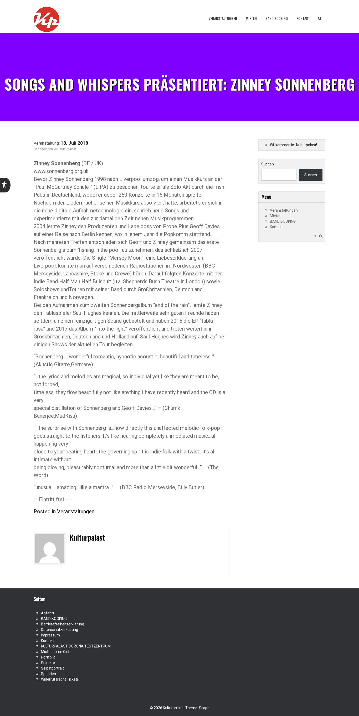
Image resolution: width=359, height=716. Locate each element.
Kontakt (303, 18)
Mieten (251, 18)
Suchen (267, 164)
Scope (204, 708)
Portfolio (48, 657)
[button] (5, 185)
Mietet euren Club (55, 652)
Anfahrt (47, 613)
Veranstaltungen (223, 18)
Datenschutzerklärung (59, 630)
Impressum (50, 635)
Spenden (48, 674)
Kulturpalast (67, 149)
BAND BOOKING (276, 18)
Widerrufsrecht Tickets (60, 679)
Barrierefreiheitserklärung (62, 624)
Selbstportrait (52, 668)
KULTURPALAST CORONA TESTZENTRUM (76, 646)
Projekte (48, 663)
